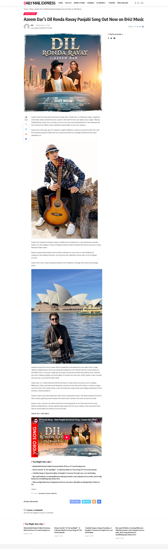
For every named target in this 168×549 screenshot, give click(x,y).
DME (32, 25)
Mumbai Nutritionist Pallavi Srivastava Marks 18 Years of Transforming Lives (59, 466)
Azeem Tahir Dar (51, 493)
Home (26, 9)
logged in (36, 513)
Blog (31, 9)
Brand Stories (30, 13)
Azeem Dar (42, 493)
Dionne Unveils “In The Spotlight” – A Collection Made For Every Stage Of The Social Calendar (65, 470)
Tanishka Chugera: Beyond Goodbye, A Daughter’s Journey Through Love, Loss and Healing (64, 473)
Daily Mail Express (39, 3)
